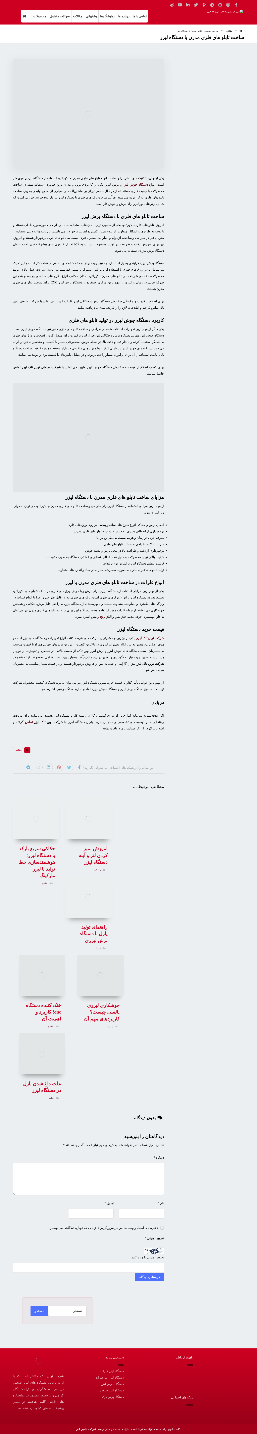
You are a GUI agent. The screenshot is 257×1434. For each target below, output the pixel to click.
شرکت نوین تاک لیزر (150, 638)
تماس (29, 722)
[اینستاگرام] (228, 5)
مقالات (18, 750)
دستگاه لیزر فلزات (112, 1371)
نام (161, 1203)
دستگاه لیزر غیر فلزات (109, 1377)
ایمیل (109, 1203)
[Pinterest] (204, 5)
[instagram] (184, 1411)
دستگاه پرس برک (113, 1396)
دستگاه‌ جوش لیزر (135, 184)
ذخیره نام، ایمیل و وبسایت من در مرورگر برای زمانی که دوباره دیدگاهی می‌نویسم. (103, 1227)
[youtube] (160, 1411)
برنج (102, 616)
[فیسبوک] (236, 5)
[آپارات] (220, 5)
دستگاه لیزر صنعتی (111, 1390)
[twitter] (196, 5)
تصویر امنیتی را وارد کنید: (147, 1257)
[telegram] (172, 1411)
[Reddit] (172, 5)
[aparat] (178, 1411)
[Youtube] (180, 5)
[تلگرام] (212, 5)
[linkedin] (188, 5)
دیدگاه (159, 1157)
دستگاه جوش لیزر (112, 1384)
